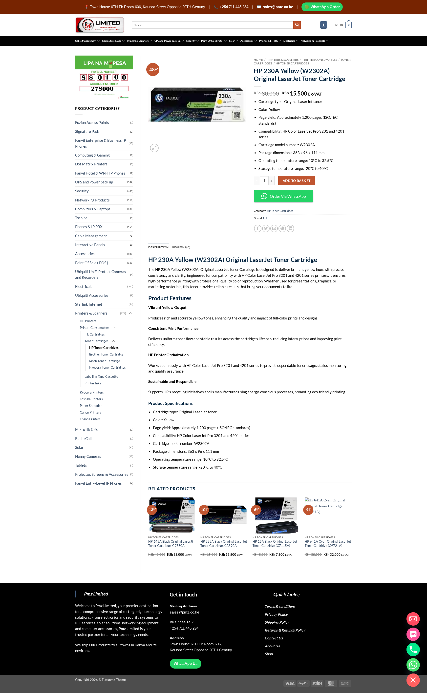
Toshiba (81, 218)
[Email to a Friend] (274, 228)
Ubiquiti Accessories (91, 295)
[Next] (351, 531)
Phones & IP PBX (268, 40)
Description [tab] (158, 247)
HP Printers (88, 321)
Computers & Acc (111, 40)
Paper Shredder (91, 406)
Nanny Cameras (88, 456)
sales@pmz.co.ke (278, 7)
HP (265, 218)
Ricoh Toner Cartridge (104, 361)
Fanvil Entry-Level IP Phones (98, 483)
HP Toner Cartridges (104, 348)
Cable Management (85, 40)
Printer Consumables (94, 328)
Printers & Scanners (138, 40)
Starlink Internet (88, 304)
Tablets (81, 465)
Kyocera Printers (92, 392)
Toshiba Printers (91, 399)
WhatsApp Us (185, 664)
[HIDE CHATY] (413, 680)
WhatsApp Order (325, 7)
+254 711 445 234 (234, 7)
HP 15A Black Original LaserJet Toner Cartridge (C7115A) (275, 543)
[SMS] (413, 634)
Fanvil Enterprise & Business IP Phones (100, 143)
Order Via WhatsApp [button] (288, 196)
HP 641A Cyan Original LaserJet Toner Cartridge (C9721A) (328, 543)
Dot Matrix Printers (91, 164)
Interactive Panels (90, 245)
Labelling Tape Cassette (101, 376)
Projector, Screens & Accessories (101, 474)
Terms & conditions (281, 606)
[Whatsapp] (413, 665)
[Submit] (297, 25)
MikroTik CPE (86, 429)
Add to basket (297, 180)
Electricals (289, 40)
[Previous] (148, 531)
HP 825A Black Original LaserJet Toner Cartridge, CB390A (223, 543)
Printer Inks (93, 383)
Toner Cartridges (96, 341)
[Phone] (413, 649)
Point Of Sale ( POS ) (212, 40)
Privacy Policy (276, 614)
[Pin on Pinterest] (282, 228)
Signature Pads (87, 131)
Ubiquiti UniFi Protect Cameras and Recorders (100, 274)
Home (258, 59)
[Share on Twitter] (266, 228)
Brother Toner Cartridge (106, 354)
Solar (232, 40)
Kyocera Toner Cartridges (107, 367)
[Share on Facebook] (257, 228)
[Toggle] (130, 313)
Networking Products (313, 40)
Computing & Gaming (92, 155)
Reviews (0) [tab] (181, 247)
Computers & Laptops (92, 209)
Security (190, 40)
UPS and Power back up (167, 40)
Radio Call (83, 438)
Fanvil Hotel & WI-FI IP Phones (100, 173)
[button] (323, 25)
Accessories (246, 40)
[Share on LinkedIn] (290, 228)
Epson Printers (90, 419)
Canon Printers (90, 412)
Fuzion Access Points (92, 122)
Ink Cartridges (95, 334)
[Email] (413, 619)
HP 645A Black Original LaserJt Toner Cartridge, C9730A (170, 543)
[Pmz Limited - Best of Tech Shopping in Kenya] (100, 25)
